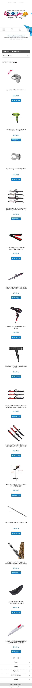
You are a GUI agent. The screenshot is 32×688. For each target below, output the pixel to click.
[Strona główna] (16, 15)
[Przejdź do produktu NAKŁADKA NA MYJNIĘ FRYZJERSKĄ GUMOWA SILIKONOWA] (16, 590)
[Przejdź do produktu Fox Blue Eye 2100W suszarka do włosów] (16, 315)
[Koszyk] (28, 29)
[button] (4, 30)
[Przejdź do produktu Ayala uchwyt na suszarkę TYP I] (16, 157)
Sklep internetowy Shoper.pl (16, 686)
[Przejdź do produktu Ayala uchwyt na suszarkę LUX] (16, 78)
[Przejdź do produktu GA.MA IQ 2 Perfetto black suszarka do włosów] (16, 354)
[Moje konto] (20, 30)
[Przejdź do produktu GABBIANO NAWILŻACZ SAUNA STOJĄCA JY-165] (16, 473)
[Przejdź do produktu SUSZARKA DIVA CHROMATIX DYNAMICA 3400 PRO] (16, 117)
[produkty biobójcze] (16, 39)
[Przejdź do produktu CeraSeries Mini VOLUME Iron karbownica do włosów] (16, 236)
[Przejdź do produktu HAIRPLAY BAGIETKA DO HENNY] (16, 511)
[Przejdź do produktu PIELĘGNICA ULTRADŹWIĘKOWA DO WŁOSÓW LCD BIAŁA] (16, 629)
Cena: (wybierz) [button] (7, 55)
